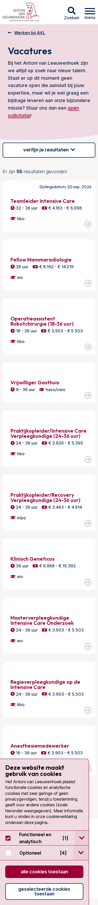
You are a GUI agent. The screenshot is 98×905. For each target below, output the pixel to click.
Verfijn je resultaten (46, 149)
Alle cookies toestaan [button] (44, 871)
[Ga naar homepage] (21, 12)
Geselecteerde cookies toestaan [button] (44, 891)
